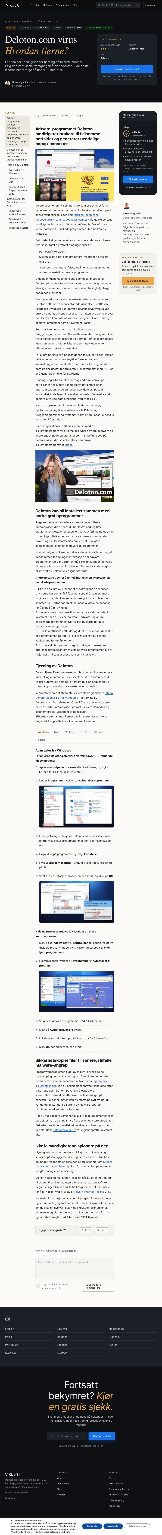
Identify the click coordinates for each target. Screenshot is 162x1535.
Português (11, 1344)
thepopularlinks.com (48, 219)
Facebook (10, 1498)
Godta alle (92, 1526)
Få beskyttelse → (138, 179)
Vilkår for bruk (116, 1483)
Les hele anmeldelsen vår (138, 187)
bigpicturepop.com (86, 214)
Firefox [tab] (85, 732)
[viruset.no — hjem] (15, 5)
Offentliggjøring (116, 1500)
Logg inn (150, 5)
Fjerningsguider (23, 21)
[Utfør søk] (99, 5)
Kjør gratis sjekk (102, 1436)
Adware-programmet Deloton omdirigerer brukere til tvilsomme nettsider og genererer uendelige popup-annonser (18, 131)
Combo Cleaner (45, 697)
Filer (75, 5)
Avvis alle (113, 1526)
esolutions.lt (22, 1492)
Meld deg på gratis (138, 280)
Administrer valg (137, 1526)
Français (114, 1336)
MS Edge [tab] (70, 732)
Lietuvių (62, 1328)
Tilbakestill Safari (18, 227)
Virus (59, 1478)
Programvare (62, 5)
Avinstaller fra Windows (16, 172)
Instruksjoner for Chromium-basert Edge (17, 202)
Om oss (112, 1478)
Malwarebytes (69, 697)
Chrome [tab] (98, 732)
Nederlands (116, 1328)
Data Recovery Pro (64, 1130)
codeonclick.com (73, 219)
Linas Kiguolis (20, 82)
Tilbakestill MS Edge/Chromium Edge (18, 190)
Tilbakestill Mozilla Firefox (17, 212)
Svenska (10, 1352)
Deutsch (62, 1336)
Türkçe (113, 1344)
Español (62, 1344)
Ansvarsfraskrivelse (118, 1494)
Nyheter (35, 5)
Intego (69, 444)
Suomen (62, 1352)
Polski (8, 1336)
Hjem (7, 21)
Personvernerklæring (119, 1489)
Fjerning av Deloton (18, 164)
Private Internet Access (89, 1191)
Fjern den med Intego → (127, 69)
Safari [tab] (41, 739)
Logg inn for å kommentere (94, 1286)
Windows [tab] (43, 732)
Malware (47, 5)
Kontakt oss (114, 1506)
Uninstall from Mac (16, 180)
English (9, 1328)
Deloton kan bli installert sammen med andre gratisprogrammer (17, 154)
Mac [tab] (56, 732)
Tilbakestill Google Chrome (17, 221)
